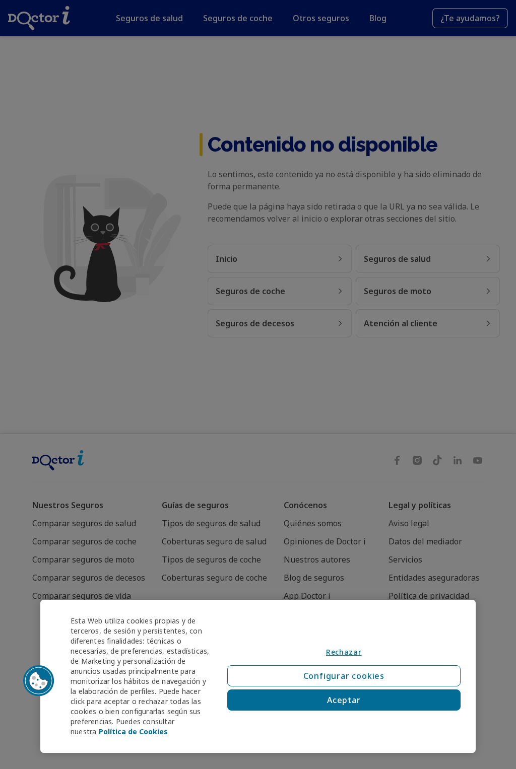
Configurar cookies (343, 675)
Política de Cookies (133, 731)
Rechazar (344, 652)
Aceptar (344, 700)
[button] (39, 681)
